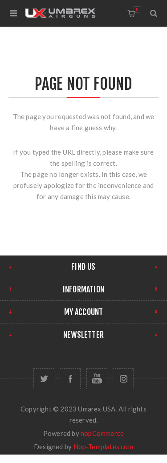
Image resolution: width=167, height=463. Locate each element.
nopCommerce (102, 433)
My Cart (137, 9)
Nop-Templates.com (103, 447)
